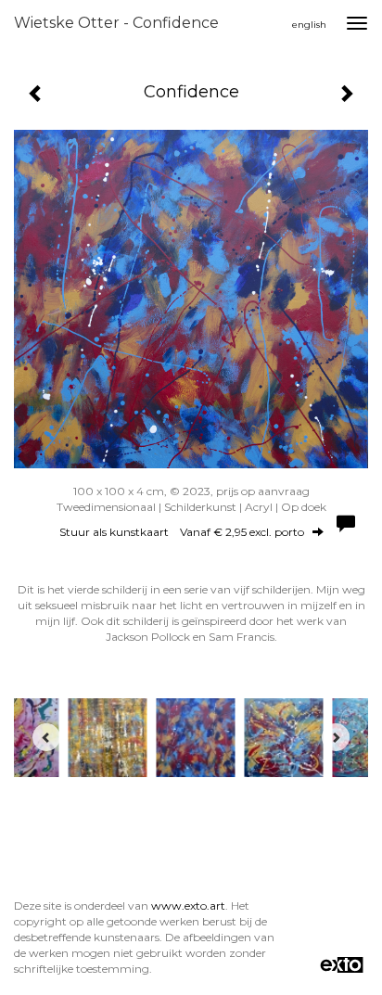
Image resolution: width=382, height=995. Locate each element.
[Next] (336, 737)
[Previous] (46, 737)
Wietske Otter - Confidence (116, 23)
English (309, 25)
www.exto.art (188, 905)
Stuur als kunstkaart (181, 532)
